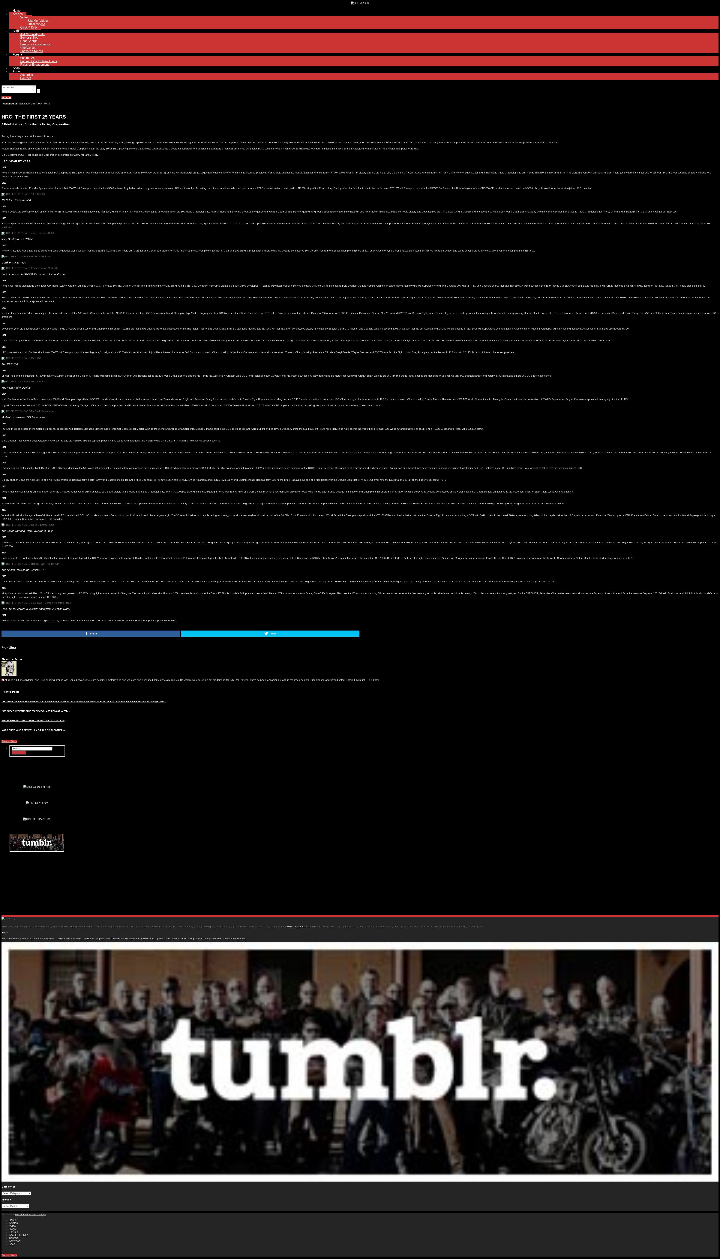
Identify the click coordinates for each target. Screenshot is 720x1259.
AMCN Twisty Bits (32, 34)
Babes (23, 938)
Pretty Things (170, 938)
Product (182, 938)
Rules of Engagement (34, 64)
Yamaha (241, 938)
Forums (18, 54)
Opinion (159, 938)
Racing (190, 938)
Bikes (12, 647)
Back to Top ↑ (9, 741)
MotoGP (108, 938)
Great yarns (88, 938)
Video (24, 17)
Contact (25, 78)
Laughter (99, 938)
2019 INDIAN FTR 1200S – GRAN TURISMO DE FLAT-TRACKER (33, 720)
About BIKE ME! (18, 1234)
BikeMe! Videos (38, 20)
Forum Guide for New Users (38, 61)
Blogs (16, 30)
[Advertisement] (37, 882)
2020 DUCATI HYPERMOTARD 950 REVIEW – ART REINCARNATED (35, 711)
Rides (213, 938)
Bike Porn (32, 938)
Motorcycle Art (132, 938)
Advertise (26, 74)
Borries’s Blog (29, 37)
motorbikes (118, 938)
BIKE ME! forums (295, 926)
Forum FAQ (27, 57)
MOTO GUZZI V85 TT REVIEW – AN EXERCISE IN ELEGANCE (32, 730)
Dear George (29, 41)
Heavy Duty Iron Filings (35, 44)
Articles (18, 14)
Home (17, 10)
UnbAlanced (28, 47)
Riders (206, 938)
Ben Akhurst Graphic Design (30, 1214)
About (17, 71)
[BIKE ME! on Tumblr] (360, 1180)
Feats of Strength (72, 938)
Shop (16, 68)
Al (3, 680)
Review (198, 938)
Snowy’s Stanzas (31, 51)
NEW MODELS (147, 938)
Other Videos (36, 24)
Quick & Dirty (29, 27)
